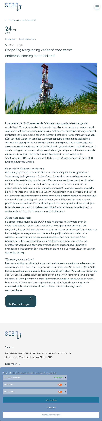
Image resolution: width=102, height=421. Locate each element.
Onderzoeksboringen (27, 39)
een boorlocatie (59, 123)
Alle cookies (51, 400)
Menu (97, 5)
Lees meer (11, 363)
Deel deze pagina (16, 45)
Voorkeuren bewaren (51, 414)
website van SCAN (70, 278)
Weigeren (51, 407)
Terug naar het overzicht (22, 20)
